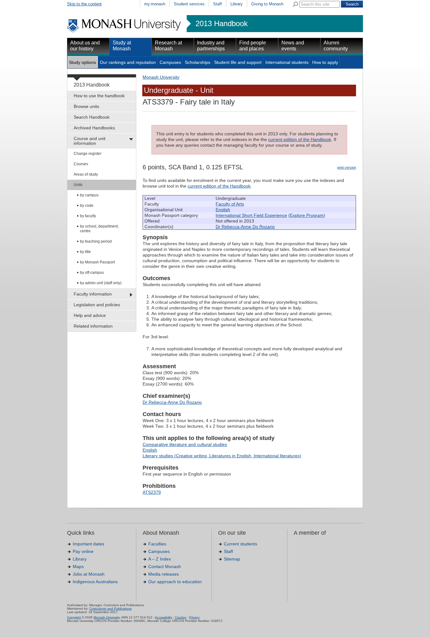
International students (286, 62)
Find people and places (252, 45)
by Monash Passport (97, 262)
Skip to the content (84, 4)
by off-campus (92, 272)
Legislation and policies (97, 304)
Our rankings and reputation (128, 62)
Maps (78, 566)
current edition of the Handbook (299, 139)
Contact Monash (164, 566)
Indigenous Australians (95, 581)
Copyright (74, 617)
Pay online (83, 551)
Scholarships (197, 62)
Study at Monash (122, 45)
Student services (189, 4)
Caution (180, 617)
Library (236, 4)
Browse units (86, 106)
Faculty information (93, 293)
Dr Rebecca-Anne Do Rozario (245, 226)
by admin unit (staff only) (101, 283)
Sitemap (232, 558)
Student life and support (238, 62)
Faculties (157, 543)
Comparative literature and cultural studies (185, 444)
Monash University (161, 77)
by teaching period (96, 241)
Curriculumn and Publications (110, 608)
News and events (292, 45)
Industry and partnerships (211, 45)
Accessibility (163, 617)
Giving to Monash (267, 4)
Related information (93, 326)
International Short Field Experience (251, 215)
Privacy (194, 617)
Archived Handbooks (94, 127)
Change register (87, 153)
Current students (240, 543)
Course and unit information (89, 141)
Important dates (88, 543)
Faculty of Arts (230, 203)
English (223, 209)
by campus (89, 195)
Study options (82, 62)
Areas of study (86, 174)
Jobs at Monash (89, 574)
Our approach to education (175, 581)
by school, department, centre (99, 228)
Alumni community (336, 45)
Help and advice (90, 315)
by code (86, 205)
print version (346, 167)
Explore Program (307, 215)
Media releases (163, 574)
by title (85, 252)
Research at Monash (168, 45)
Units (78, 185)
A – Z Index (159, 558)
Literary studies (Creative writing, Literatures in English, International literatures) (222, 455)
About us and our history (85, 45)
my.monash (154, 4)
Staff (217, 4)
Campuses (170, 62)
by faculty (88, 216)
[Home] (124, 31)
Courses (81, 164)
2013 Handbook (221, 23)
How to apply (325, 62)
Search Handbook (92, 117)
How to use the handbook (99, 95)
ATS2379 (152, 492)
